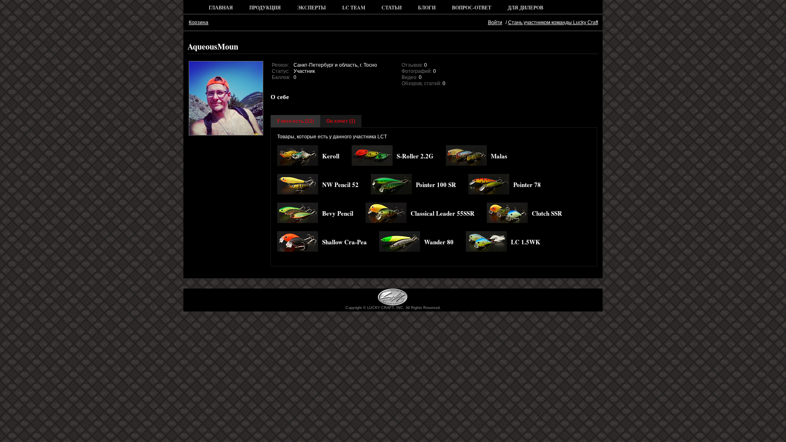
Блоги (427, 7)
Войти (495, 22)
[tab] (295, 121)
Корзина (198, 22)
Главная (221, 7)
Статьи (392, 7)
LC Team (353, 7)
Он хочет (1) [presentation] (340, 121)
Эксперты (311, 7)
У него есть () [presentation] (295, 121)
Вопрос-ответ (471, 7)
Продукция (265, 7)
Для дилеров (525, 7)
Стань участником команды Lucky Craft (553, 22)
